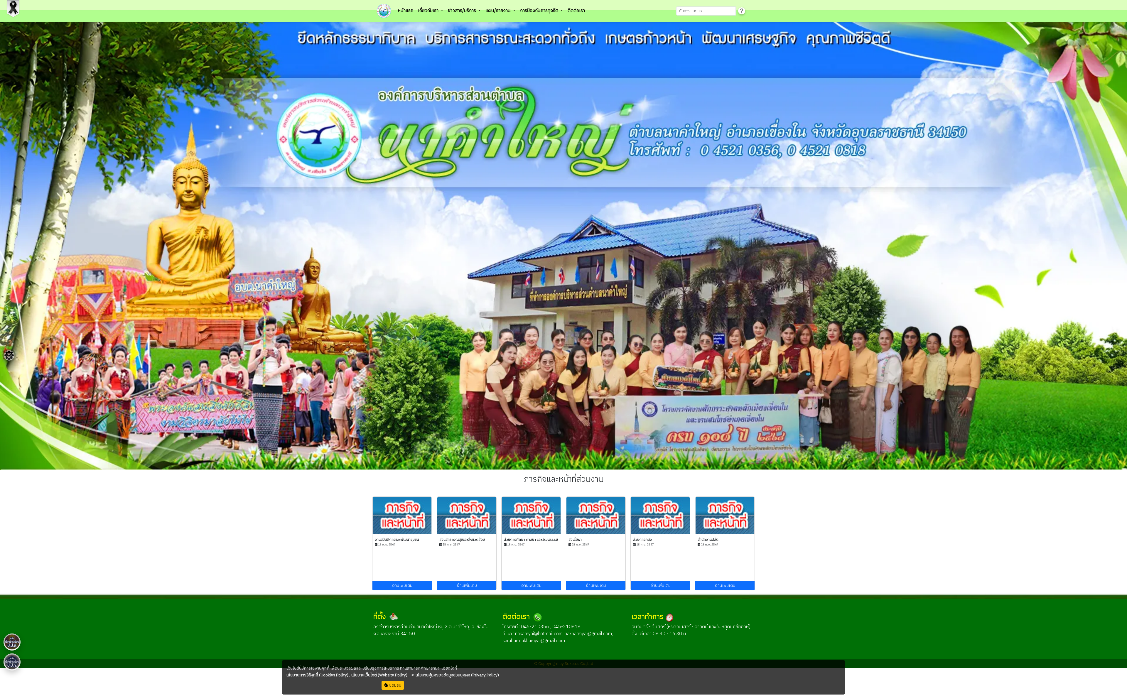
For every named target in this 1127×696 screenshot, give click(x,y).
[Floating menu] (9, 355)
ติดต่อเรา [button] (576, 11)
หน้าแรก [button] (405, 11)
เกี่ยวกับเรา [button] (429, 11)
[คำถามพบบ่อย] (741, 11)
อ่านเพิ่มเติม (402, 585)
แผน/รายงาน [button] (498, 11)
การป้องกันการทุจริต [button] (539, 11)
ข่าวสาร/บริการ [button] (462, 11)
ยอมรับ (394, 685)
